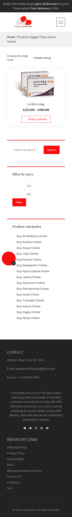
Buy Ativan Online (28, 248)
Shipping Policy (17, 447)
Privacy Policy (15, 453)
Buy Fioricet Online (29, 259)
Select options (37, 119)
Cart (10, 488)
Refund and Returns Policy (24, 471)
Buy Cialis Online (27, 254)
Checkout (13, 482)
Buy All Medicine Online (32, 236)
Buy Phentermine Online (33, 289)
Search (51, 150)
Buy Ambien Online (29, 242)
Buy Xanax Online (28, 318)
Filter (19, 202)
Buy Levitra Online (29, 277)
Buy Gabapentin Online (32, 265)
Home (11, 37)
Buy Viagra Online (28, 312)
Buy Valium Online (29, 306)
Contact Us (14, 476)
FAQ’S (10, 465)
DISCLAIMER (15, 459)
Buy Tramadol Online (30, 300)
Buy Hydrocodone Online (33, 271)
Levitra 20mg (36, 104)
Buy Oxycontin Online (31, 283)
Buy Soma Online (28, 294)
